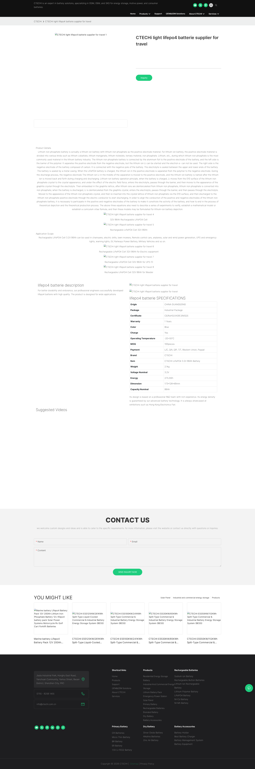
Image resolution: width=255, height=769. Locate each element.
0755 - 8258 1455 (45, 693)
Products (216, 597)
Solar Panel (165, 597)
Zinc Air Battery (150, 740)
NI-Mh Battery (181, 703)
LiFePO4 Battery (182, 695)
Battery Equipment (183, 744)
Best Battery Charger (184, 736)
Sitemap (133, 763)
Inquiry (144, 77)
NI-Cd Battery (181, 699)
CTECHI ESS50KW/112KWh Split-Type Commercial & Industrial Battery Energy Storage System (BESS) (202, 640)
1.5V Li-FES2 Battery (122, 750)
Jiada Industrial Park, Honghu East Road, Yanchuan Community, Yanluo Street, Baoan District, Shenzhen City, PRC (58, 679)
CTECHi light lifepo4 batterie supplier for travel (68, 21)
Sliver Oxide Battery (153, 732)
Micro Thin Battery (121, 737)
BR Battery (117, 741)
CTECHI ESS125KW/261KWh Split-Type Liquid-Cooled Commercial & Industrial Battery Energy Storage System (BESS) (88, 640)
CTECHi (38, 21)
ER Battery (117, 745)
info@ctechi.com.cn (46, 704)
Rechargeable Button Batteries (189, 680)
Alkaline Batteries (151, 736)
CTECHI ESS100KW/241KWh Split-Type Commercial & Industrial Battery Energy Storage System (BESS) (126, 640)
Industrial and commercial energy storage (191, 597)
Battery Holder (181, 732)
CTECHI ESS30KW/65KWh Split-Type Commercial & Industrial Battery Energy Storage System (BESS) (163, 640)
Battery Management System (188, 740)
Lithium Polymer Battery (186, 691)
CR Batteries (118, 733)
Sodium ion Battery (183, 676)
